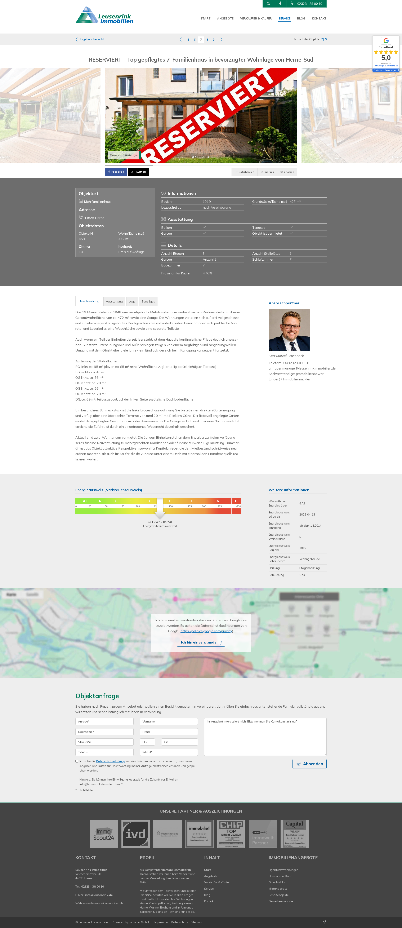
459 (82, 239)
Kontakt (319, 18)
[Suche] (268, 4)
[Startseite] (104, 14)
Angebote (225, 18)
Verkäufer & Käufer (256, 18)
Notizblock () (246, 171)
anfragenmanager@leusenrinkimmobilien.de (302, 368)
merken (269, 171)
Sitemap (196, 922)
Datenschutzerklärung (110, 761)
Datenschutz (179, 922)
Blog (301, 18)
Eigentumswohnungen (284, 870)
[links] (180, 39)
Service (284, 18)
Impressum (162, 922)
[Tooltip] (397, 70)
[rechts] (221, 39)
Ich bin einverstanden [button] (200, 642)
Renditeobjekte (279, 895)
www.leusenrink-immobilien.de (103, 903)
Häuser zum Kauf (280, 876)
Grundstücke (277, 882)
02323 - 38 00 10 (309, 4)
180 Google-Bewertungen (386, 66)
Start (206, 18)
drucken (288, 171)
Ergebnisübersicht (92, 39)
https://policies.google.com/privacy (206, 631)
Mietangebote (278, 889)
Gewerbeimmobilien (282, 901)
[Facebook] (280, 3)
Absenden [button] (313, 763)
